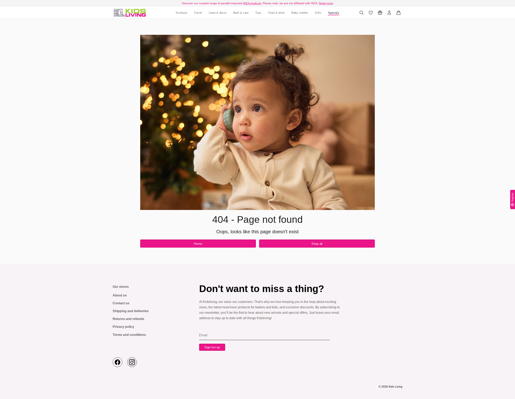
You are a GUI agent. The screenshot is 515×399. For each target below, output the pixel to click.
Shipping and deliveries (131, 311)
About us (120, 295)
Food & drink (276, 12)
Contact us (121, 303)
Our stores (121, 286)
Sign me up (212, 347)
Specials (333, 12)
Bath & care (241, 12)
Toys (258, 12)
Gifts (318, 12)
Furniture (181, 12)
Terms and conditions (129, 334)
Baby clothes (299, 12)
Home (198, 243)
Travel (198, 12)
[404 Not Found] (130, 12)
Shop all (316, 243)
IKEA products (252, 3)
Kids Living (395, 386)
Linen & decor (218, 12)
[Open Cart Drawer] (398, 12)
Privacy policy (123, 326)
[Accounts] (389, 12)
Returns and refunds (128, 319)
